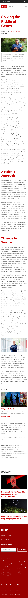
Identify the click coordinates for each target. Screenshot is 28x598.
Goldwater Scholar (21, 453)
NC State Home (7, 1)
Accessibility (4, 594)
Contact (19, 559)
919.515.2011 (5, 539)
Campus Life (18, 445)
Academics (11, 445)
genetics (13, 453)
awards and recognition (11, 449)
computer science (6, 453)
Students (17, 447)
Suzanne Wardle (15, 31)
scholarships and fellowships (9, 457)
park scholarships (6, 455)
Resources (17, 594)
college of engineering (7, 451)
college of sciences (19, 451)
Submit (22, 549)
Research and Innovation (8, 447)
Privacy (11, 594)
